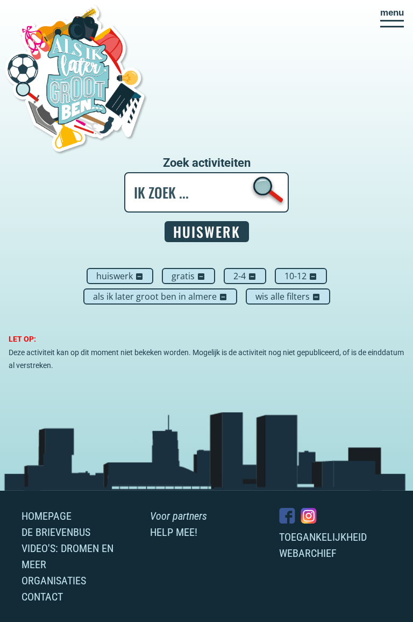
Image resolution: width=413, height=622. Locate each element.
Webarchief (308, 553)
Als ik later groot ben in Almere (160, 296)
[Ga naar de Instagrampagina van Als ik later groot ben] (309, 516)
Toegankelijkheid (323, 537)
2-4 (245, 276)
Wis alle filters (288, 296)
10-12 (300, 276)
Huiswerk (120, 276)
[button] (392, 18)
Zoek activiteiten (207, 163)
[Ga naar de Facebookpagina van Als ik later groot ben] (287, 516)
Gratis (188, 276)
